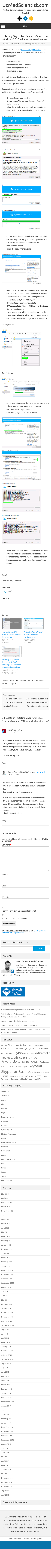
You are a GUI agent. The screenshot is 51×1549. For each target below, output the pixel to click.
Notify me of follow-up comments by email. (19, 911)
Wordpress (37, 1539)
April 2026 (5, 1198)
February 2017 (6, 1419)
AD (18, 1045)
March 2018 (5, 1385)
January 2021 (6, 1266)
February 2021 (6, 1262)
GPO (20, 1049)
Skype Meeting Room (41, 1072)
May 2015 (4, 1474)
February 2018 (6, 1389)
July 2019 (4, 1334)
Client (4, 1048)
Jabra (12, 1053)
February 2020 (6, 1304)
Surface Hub (29, 1076)
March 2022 (5, 1236)
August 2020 (6, 1287)
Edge (12, 680)
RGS (41, 1061)
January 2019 (6, 1346)
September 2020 (7, 1283)
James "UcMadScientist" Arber (17, 44)
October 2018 (6, 1355)
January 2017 (6, 1423)
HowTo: (4, 1125)
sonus (4, 1075)
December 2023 (7, 1211)
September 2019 (7, 1325)
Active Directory (9, 1045)
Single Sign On (23, 1067)
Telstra (44, 1076)
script (8, 1066)
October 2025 (6, 1202)
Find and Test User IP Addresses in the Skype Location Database (12, 702)
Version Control (11, 1079)
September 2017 (7, 1402)
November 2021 (7, 1249)
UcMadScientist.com (25, 5)
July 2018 (4, 1368)
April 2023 (5, 1219)
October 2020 (6, 1279)
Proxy (18, 1062)
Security (14, 1067)
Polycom (32, 1058)
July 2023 (4, 1215)
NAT (12, 1058)
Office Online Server (8, 1142)
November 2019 (7, 1317)
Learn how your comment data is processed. (24, 932)
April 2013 (5, 1495)
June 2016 (5, 1452)
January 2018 (6, 1393)
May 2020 (4, 1300)
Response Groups (29, 1061)
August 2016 (6, 1444)
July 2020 (4, 1291)
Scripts (4, 1168)
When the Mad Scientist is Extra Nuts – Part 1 (18, 1021)
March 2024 (5, 1207)
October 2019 (6, 1321)
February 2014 (6, 1482)
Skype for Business (17, 1071)
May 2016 (4, 1457)
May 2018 (4, 1376)
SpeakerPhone (13, 1076)
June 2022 (5, 1228)
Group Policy (26, 1049)
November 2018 (7, 1351)
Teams (37, 1076)
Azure (3, 1100)
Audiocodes (26, 1045)
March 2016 (5, 1465)
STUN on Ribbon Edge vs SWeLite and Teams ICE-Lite (21, 1010)
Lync (33, 680)
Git (17, 1049)
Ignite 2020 (5, 1053)
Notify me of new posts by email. (15, 918)
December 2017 (7, 1397)
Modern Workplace (8, 1134)
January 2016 (6, 1469)
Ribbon (46, 1062)
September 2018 (7, 1359)
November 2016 (7, 1431)
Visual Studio (22, 1079)
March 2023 (5, 1224)
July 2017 (4, 1410)
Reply (4, 763)
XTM (39, 1079)
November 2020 (7, 1274)
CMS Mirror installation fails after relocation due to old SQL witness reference (37, 702)
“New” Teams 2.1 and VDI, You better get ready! (19, 1025)
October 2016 (6, 1435)
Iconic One (13, 1539)
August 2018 (6, 1363)
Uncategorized (6, 1180)
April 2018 (5, 1380)
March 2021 (5, 1257)
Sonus (3, 1172)
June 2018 (5, 1372)
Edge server (12, 1049)
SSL (19, 1076)
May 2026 (4, 1194)
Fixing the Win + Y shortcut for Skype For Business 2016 (34, 634)
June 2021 (5, 1253)
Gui (31, 1049)
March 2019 (5, 1342)
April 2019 (5, 1338)
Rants (3, 1155)
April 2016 (5, 1461)
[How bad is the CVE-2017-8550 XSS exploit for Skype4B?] (12, 623)
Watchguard (32, 1079)
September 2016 (7, 1440)
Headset (36, 1049)
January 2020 (6, 1308)
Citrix (45, 1045)
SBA (3, 1066)
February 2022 (6, 1240)
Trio (2, 1079)
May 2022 (4, 1232)
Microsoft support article (31, 50)
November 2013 (7, 1486)
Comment (6, 845)
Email (4, 886)
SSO (22, 1076)
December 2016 (7, 1427)
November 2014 (7, 1478)
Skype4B (13, 684)
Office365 (21, 1057)
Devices (4, 1108)
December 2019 (7, 1313)
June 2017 (5, 1414)
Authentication (37, 1045)
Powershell (8, 1061)
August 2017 (6, 1406)
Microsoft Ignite (29, 1053)
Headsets (44, 1048)
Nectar (3, 1138)
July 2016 (4, 1448)
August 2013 (6, 1491)
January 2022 (6, 1245)
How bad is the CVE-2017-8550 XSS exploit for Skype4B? (11, 634)
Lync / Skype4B (20, 680)
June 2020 (5, 1296)
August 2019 (6, 1329)
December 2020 (7, 1270)
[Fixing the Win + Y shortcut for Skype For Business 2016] (34, 623)
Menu (25, 26)
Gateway (4, 1121)
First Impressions (7, 1117)
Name (5, 875)
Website (5, 897)
